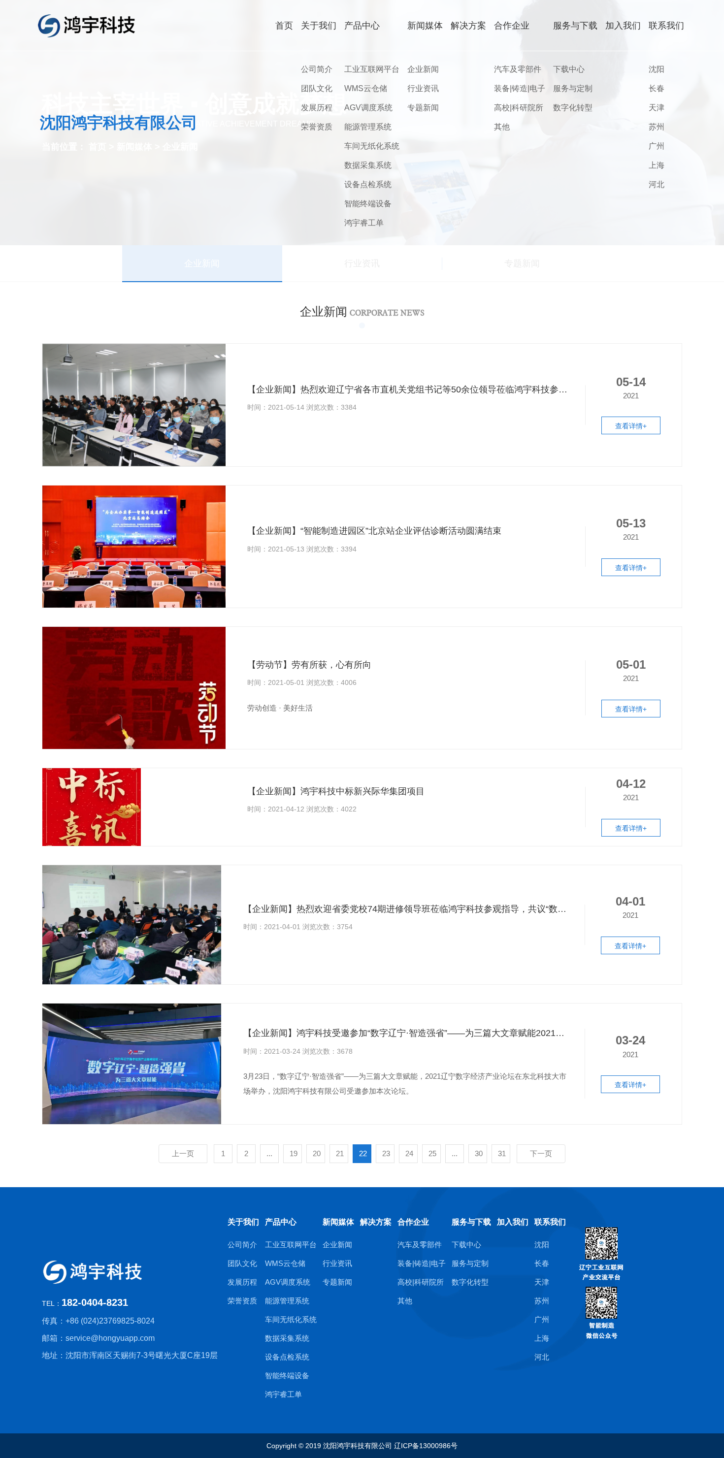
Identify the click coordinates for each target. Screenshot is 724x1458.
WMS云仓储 (365, 88)
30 (479, 1153)
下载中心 (569, 69)
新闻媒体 (338, 1222)
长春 (656, 88)
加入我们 (512, 1222)
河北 (656, 184)
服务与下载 (471, 1222)
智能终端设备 (368, 203)
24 (409, 1153)
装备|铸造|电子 (519, 88)
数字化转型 (572, 107)
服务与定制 (572, 88)
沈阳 (656, 69)
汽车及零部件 (517, 69)
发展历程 (316, 107)
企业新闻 (423, 69)
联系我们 (550, 1222)
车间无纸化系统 (371, 146)
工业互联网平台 (371, 69)
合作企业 (413, 1222)
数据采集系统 (368, 165)
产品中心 (280, 1222)
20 (317, 1153)
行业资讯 (423, 88)
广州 (656, 146)
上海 (656, 165)
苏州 (656, 127)
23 (386, 1153)
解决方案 (376, 1222)
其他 (502, 127)
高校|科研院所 (518, 107)
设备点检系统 (368, 184)
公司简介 (316, 69)
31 (502, 1153)
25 (432, 1153)
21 (340, 1153)
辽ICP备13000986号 (426, 1446)
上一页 (183, 1153)
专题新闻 (423, 107)
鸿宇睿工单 (364, 223)
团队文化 (316, 88)
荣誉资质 (316, 127)
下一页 (541, 1153)
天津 (656, 107)
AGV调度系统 (368, 107)
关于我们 (243, 1222)
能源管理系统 (368, 127)
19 (293, 1153)
